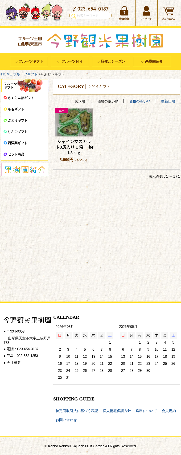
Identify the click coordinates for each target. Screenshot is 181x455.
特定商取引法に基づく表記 (77, 411)
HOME (6, 74)
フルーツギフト (25, 74)
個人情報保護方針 (117, 411)
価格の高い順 (139, 101)
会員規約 (169, 411)
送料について (146, 411)
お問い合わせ (66, 420)
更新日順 (168, 101)
